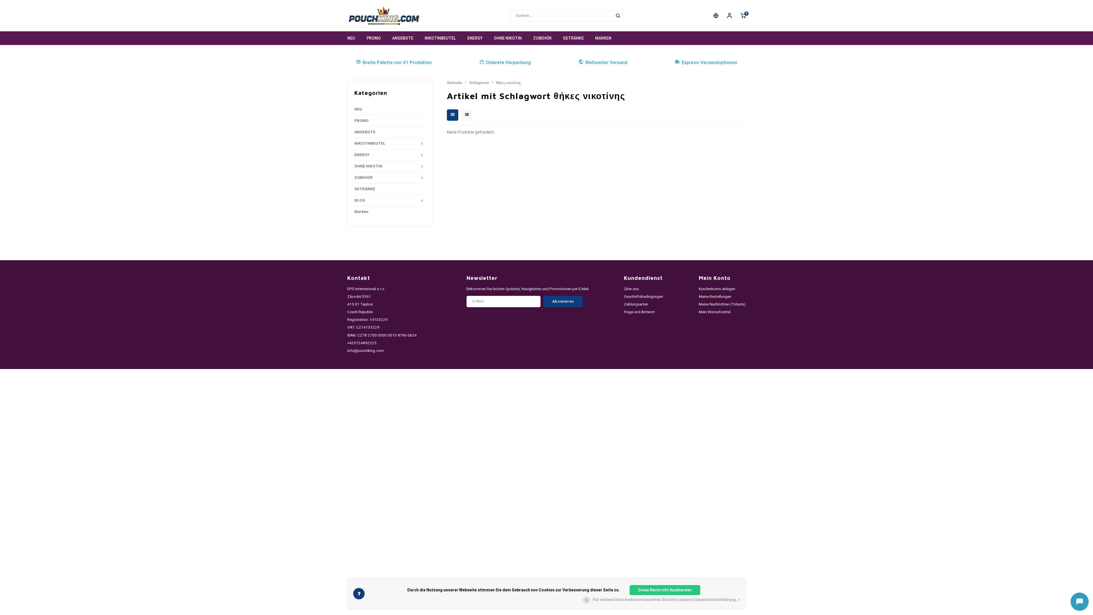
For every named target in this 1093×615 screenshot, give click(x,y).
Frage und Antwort (639, 312)
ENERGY (474, 38)
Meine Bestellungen (715, 297)
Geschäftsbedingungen (643, 297)
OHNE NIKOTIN (508, 38)
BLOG (359, 200)
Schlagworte (479, 82)
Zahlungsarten (636, 304)
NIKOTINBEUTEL (440, 38)
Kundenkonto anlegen (717, 289)
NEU (351, 38)
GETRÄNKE (573, 38)
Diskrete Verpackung (508, 62)
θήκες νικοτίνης (508, 82)
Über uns (631, 289)
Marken (603, 38)
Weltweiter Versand (606, 62)
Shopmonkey (403, 376)
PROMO (374, 38)
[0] (743, 16)
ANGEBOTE (402, 38)
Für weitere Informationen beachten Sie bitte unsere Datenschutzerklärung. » (666, 600)
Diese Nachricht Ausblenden (665, 590)
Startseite (454, 82)
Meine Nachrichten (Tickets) (722, 304)
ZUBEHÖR (542, 38)
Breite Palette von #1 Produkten (397, 62)
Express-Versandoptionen (709, 62)
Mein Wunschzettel (715, 312)
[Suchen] (618, 15)
